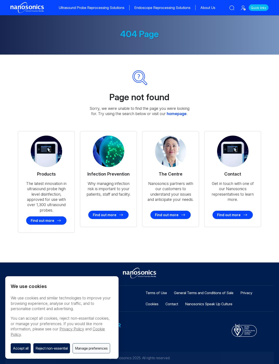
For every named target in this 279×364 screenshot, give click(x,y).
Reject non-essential (52, 348)
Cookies (152, 304)
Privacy (246, 293)
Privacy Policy (72, 329)
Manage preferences (91, 348)
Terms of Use (156, 293)
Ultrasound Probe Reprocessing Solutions (91, 7)
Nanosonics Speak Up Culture (208, 304)
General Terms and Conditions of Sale (203, 293)
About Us (207, 7)
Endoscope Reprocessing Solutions (162, 7)
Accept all (21, 348)
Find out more (42, 220)
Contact (171, 304)
